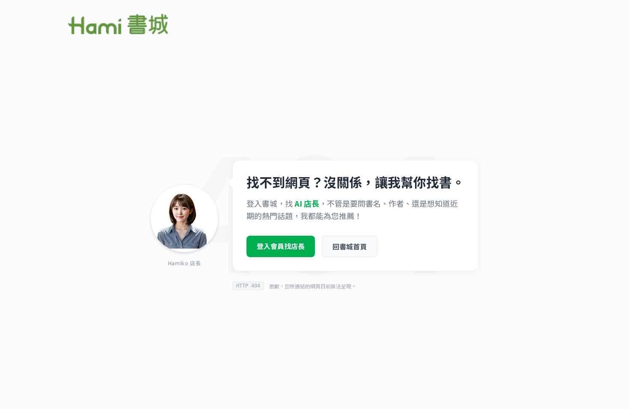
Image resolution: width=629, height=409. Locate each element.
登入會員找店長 (281, 246)
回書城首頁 (349, 246)
